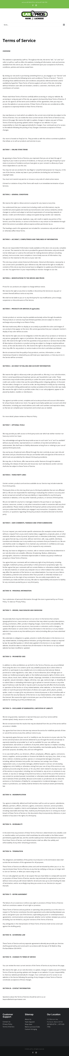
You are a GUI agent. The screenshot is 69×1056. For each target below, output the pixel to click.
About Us (28, 1019)
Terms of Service (8, 1027)
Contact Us (6, 1022)
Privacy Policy (7, 1024)
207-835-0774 (51, 1024)
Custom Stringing (31, 1029)
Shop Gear (28, 1024)
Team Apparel (30, 1022)
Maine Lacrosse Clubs (32, 1027)
